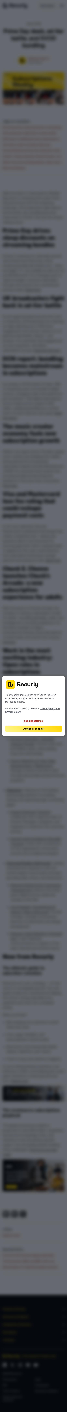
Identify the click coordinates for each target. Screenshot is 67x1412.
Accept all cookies (33, 728)
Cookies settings (33, 720)
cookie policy (47, 708)
